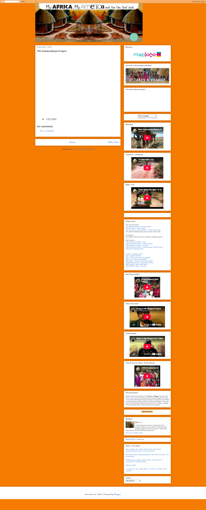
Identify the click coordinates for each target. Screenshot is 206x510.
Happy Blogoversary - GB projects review (140, 262)
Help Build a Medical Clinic (135, 249)
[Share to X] (51, 119)
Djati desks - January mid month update (139, 261)
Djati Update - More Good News (136, 264)
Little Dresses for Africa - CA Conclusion (139, 244)
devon (139, 422)
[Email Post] (42, 119)
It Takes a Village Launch (134, 254)
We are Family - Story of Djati (136, 228)
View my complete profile (134, 433)
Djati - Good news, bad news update (138, 257)
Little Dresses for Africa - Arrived (136, 245)
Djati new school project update (136, 259)
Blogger (117, 494)
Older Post (113, 142)
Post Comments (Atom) (83, 149)
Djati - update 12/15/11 (133, 256)
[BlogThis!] (49, 119)
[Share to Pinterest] (55, 119)
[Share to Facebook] (53, 119)
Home (72, 142)
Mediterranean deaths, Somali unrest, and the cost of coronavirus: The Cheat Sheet (144, 461)
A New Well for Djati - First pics (136, 266)
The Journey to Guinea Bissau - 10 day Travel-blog (143, 230)
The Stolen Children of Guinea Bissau (138, 226)
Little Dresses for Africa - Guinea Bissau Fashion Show (144, 247)
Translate (154, 118)
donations (131, 398)
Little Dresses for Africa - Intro (136, 242)
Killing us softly (131, 465)
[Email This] (47, 119)
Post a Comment (47, 131)
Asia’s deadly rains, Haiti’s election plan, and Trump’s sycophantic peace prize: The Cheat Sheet (144, 450)
